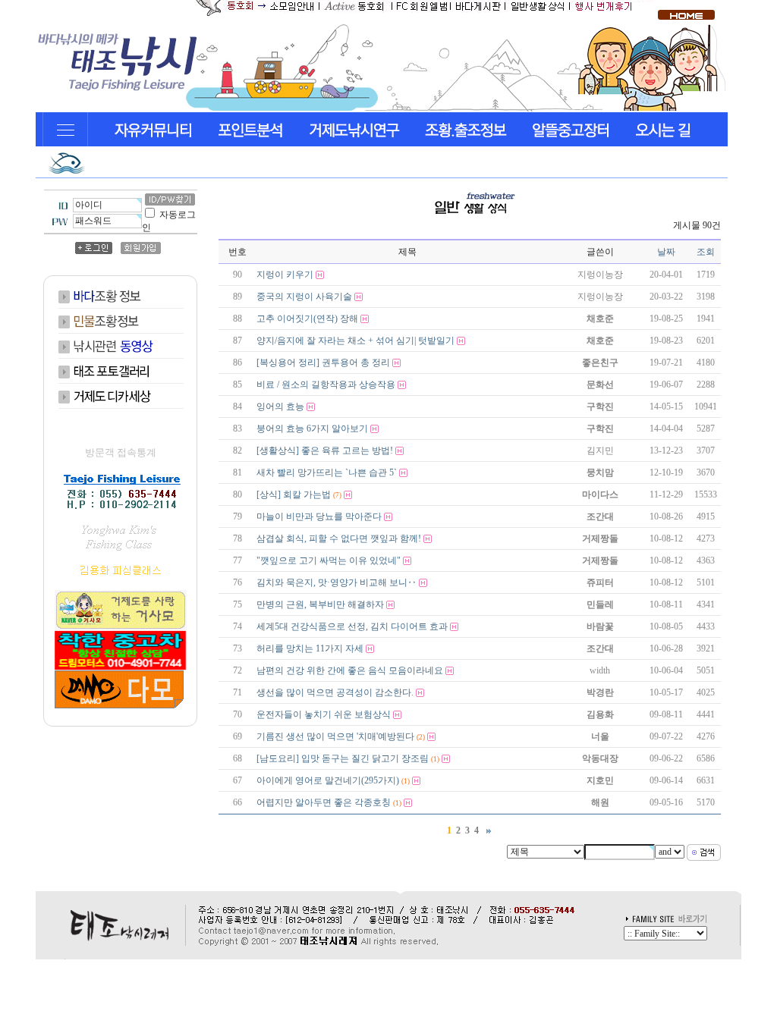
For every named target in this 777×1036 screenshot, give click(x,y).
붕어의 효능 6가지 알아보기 (312, 428)
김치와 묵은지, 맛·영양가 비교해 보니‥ (336, 582)
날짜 (666, 251)
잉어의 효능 (280, 406)
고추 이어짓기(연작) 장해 (307, 318)
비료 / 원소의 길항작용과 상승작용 (325, 384)
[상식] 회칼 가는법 (293, 494)
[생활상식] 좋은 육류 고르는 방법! (324, 450)
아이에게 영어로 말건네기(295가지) (327, 780)
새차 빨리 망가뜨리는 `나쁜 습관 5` (326, 472)
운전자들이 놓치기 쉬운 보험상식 (323, 714)
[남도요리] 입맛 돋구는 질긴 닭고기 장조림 (342, 758)
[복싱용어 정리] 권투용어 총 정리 (323, 362)
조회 (706, 251)
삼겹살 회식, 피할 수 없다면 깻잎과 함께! (338, 538)
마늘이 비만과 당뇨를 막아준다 (319, 516)
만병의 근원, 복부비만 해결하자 (320, 604)
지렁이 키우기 (284, 274)
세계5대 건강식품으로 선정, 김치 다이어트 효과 (352, 626)
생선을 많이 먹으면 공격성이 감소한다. (335, 692)
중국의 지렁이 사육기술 (304, 296)
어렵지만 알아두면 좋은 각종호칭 (323, 802)
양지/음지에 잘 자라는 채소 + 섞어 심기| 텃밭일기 (355, 340)
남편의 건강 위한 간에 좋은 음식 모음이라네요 (349, 670)
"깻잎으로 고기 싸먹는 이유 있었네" (328, 560)
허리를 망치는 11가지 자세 (309, 648)
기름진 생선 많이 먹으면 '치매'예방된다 (335, 736)
